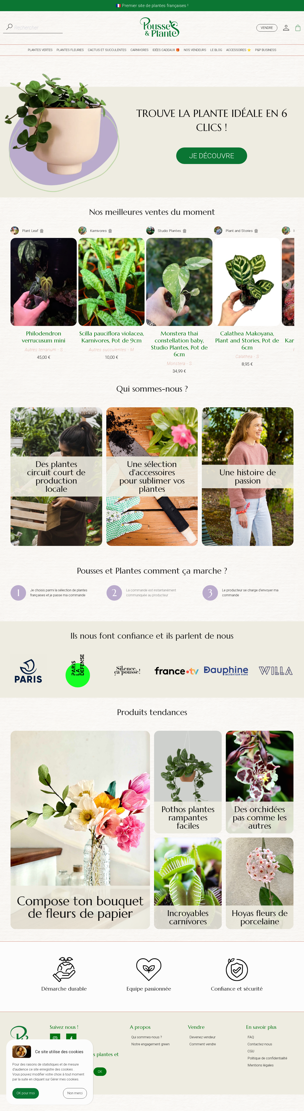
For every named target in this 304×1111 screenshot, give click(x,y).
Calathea (244, 356)
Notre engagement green (150, 1044)
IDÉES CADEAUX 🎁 (166, 50)
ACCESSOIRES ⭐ (238, 50)
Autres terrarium (40, 349)
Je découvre (211, 156)
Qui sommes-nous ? (146, 1037)
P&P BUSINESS (265, 50)
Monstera (176, 363)
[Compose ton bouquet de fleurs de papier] (80, 928)
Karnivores (99, 231)
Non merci (75, 1093)
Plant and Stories (240, 231)
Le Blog (216, 50)
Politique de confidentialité (267, 1058)
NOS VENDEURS (195, 50)
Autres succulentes (107, 349)
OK (100, 1072)
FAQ (251, 1037)
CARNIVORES (139, 50)
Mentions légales (261, 1065)
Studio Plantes (170, 231)
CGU (251, 1051)
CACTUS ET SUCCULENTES (107, 50)
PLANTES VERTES (40, 50)
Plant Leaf (30, 231)
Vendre (267, 28)
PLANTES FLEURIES (70, 50)
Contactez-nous (260, 1044)
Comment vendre (202, 1044)
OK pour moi (26, 1093)
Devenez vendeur (202, 1037)
